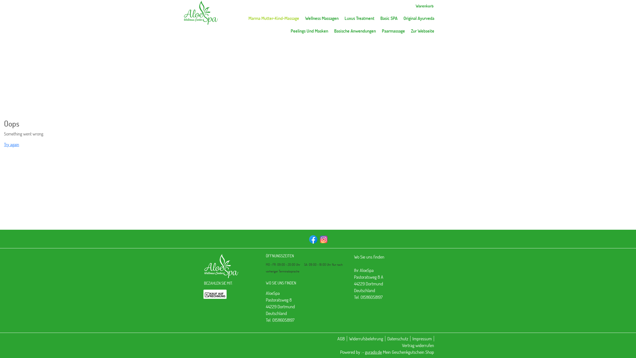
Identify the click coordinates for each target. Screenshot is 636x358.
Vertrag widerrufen (418, 345)
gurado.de (373, 352)
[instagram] (323, 239)
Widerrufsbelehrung (366, 338)
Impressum (422, 338)
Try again (11, 144)
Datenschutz (397, 338)
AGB (341, 338)
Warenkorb (425, 5)
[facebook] (313, 239)
